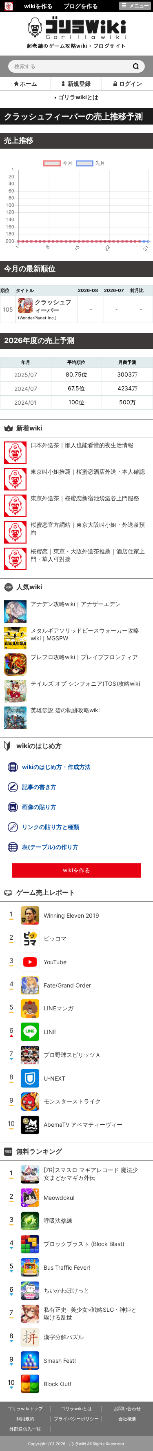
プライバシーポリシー (76, 1419)
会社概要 (127, 1419)
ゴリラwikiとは (78, 97)
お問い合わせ (127, 1408)
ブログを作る (81, 5)
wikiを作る (76, 870)
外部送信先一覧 (25, 1429)
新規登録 (79, 83)
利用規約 (25, 1419)
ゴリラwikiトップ (25, 1408)
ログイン (130, 83)
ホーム (28, 83)
